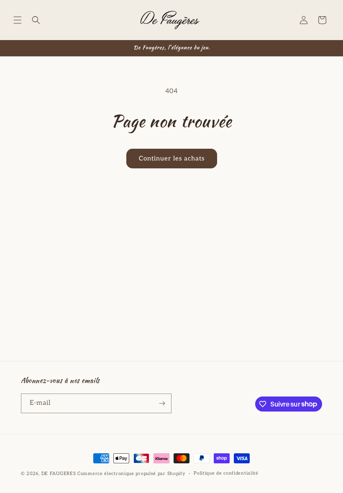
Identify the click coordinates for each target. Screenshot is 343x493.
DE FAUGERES (58, 473)
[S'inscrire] (162, 403)
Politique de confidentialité (226, 473)
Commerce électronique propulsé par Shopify (131, 473)
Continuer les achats (172, 158)
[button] (17, 20)
